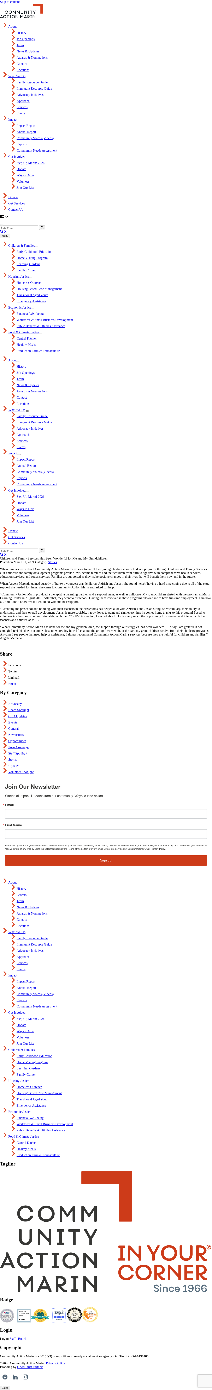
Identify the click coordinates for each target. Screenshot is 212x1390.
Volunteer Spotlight (21, 772)
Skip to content (10, 2)
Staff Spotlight (17, 753)
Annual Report (26, 132)
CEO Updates (17, 716)
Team (20, 45)
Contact (22, 63)
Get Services (16, 203)
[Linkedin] (15, 1377)
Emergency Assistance (31, 301)
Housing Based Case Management (39, 289)
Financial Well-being (30, 313)
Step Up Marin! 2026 (31, 163)
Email (12, 683)
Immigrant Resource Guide (34, 88)
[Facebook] (5, 1377)
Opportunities (17, 741)
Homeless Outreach (29, 282)
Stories (52, 562)
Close (5, 1387)
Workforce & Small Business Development (45, 320)
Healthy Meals (26, 344)
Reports (22, 144)
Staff (13, 1338)
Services (22, 107)
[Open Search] (3, 231)
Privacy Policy (55, 1363)
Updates (13, 765)
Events (21, 113)
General (13, 728)
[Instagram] (25, 1377)
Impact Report (26, 125)
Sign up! (106, 860)
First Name (13, 825)
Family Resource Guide (32, 82)
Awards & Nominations (32, 57)
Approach (23, 101)
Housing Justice (18, 276)
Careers (21, 895)
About (12, 26)
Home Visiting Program (32, 258)
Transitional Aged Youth (32, 295)
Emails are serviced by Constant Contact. (125, 848)
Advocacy (15, 704)
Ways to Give (25, 175)
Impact (12, 119)
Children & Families (21, 245)
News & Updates (28, 51)
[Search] (42, 228)
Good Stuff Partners (30, 1367)
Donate (21, 169)
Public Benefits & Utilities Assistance (41, 326)
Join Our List (25, 187)
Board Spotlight (18, 710)
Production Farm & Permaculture (38, 351)
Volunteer (23, 181)
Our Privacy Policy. (156, 848)
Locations (23, 70)
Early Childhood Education (34, 251)
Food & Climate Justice (23, 332)
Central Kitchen (27, 338)
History (21, 32)
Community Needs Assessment (37, 150)
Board (22, 1338)
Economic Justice (19, 307)
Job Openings (26, 39)
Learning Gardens (28, 264)
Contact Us (15, 209)
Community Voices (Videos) (35, 138)
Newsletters (16, 735)
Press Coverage (18, 747)
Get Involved (16, 156)
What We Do (16, 76)
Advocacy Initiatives (30, 94)
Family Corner (26, 270)
